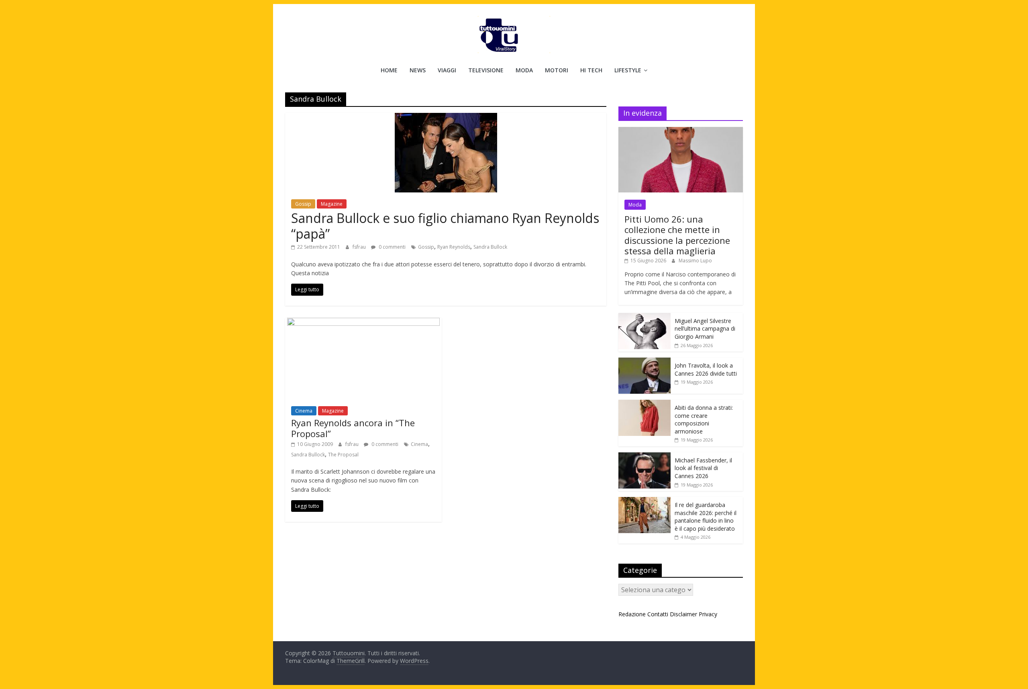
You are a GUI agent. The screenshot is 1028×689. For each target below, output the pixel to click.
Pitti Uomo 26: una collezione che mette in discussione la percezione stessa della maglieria (677, 235)
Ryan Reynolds (453, 246)
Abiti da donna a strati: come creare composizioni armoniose (704, 419)
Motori (556, 70)
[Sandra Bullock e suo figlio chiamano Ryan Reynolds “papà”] (446, 117)
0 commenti (391, 246)
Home (389, 70)
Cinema (303, 410)
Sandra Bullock (490, 246)
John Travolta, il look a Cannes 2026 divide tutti (706, 369)
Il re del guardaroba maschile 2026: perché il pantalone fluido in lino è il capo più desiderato (705, 516)
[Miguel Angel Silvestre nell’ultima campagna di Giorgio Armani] (644, 317)
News (418, 70)
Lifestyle (627, 70)
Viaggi (447, 70)
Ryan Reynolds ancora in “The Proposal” (353, 428)
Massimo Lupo (695, 260)
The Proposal (343, 454)
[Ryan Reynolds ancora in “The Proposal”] (363, 322)
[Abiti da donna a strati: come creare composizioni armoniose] (644, 404)
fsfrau (360, 246)
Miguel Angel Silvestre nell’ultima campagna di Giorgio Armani (705, 328)
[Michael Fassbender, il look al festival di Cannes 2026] (644, 456)
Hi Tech (591, 70)
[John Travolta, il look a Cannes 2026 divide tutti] (644, 362)
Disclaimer (683, 614)
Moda (524, 70)
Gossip (303, 203)
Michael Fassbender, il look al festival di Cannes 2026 (703, 468)
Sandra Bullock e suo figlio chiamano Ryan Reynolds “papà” (445, 225)
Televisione (486, 70)
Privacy (708, 614)
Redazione (632, 614)
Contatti (657, 614)
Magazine (332, 203)
